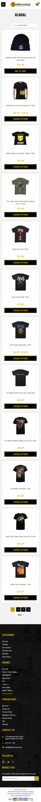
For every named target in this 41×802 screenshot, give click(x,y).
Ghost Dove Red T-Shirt (20, 249)
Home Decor (6, 657)
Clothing (5, 644)
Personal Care (7, 651)
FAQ (3, 721)
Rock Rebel (6, 687)
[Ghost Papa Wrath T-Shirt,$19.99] (20, 282)
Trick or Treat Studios (9, 672)
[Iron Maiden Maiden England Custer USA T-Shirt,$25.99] (20, 426)
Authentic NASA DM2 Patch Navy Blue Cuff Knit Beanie (20, 59)
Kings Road (6, 678)
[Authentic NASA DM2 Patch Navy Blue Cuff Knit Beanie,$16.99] (20, 42)
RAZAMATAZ (6, 675)
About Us (5, 706)
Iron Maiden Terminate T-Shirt (20, 489)
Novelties (5, 654)
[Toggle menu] (3, 4)
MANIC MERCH (7, 691)
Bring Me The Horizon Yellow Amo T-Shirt (20, 106)
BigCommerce (29, 794)
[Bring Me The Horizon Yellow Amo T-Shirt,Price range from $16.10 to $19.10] (20, 90)
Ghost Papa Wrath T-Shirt (20, 297)
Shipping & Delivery (8, 715)
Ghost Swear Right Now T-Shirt (20, 345)
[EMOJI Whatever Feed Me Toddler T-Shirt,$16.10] (20, 138)
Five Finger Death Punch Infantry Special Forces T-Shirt (20, 202)
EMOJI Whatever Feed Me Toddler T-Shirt (20, 153)
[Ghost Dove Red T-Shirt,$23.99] (20, 234)
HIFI (3, 681)
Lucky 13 (5, 684)
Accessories (6, 648)
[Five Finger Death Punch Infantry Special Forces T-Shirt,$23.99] (20, 186)
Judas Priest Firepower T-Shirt (20, 584)
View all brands (7, 694)
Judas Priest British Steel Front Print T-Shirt (20, 536)
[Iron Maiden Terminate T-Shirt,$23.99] (20, 473)
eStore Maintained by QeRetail (20, 796)
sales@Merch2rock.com (13, 747)
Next (20, 615)
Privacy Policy (7, 712)
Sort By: (15, 25)
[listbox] (28, 25)
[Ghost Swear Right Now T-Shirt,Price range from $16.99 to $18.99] (20, 330)
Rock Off (5, 669)
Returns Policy (7, 718)
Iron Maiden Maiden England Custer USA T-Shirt (20, 441)
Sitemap (5, 724)
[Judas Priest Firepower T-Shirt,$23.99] (20, 569)
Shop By (5, 641)
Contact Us (6, 709)
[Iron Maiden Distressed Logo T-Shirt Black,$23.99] (20, 378)
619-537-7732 (10, 743)
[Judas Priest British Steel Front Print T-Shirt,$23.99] (20, 521)
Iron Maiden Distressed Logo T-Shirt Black (20, 393)
